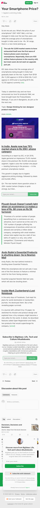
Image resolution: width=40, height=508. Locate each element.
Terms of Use (30, 478)
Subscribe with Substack (21, 473)
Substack (10, 504)
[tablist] (10, 395)
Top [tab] (4, 419)
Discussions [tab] (16, 419)
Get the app (29, 499)
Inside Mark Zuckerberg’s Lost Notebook (18, 292)
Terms (23, 494)
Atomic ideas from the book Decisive (14, 430)
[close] (34, 439)
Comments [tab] (6, 395)
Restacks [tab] (14, 395)
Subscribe (29, 3)
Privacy (17, 494)
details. (9, 114)
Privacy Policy (21, 482)
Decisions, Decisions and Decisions (12, 426)
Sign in (36, 3)
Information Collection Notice (26, 480)
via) (22, 83)
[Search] (36, 419)
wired (12, 326)
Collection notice (31, 494)
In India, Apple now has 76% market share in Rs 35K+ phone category (19, 149)
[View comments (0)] (10, 21)
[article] (20, 430)
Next (33, 381)
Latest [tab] (9, 419)
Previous (7, 381)
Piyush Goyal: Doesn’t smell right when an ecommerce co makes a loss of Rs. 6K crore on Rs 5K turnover (20, 207)
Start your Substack (15, 499)
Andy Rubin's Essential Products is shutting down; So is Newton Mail (19, 255)
